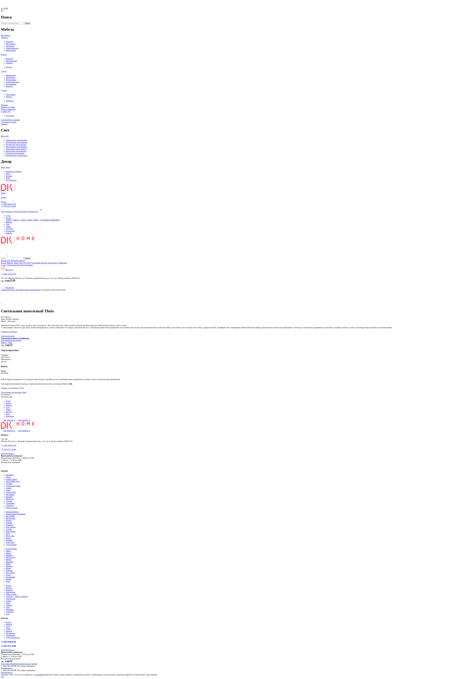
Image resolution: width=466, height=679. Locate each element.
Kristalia (9, 540)
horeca (3, 202)
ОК (2, 677)
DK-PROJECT (9, 420)
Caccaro (9, 501)
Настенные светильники (16, 151)
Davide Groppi (11, 508)
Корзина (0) (33, 212)
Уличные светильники (15, 153)
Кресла (4, 55)
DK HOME (10, 516)
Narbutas (9, 571)
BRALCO (10, 499)
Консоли (9, 86)
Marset (3, 371)
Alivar (8, 477)
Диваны (4, 38)
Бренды (9, 233)
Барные (9, 97)
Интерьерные (11, 61)
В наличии (10, 231)
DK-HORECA (24, 420)
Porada (8, 586)
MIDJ (8, 564)
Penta (8, 581)
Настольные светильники (16, 147)
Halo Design (11, 531)
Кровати (4, 105)
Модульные (10, 44)
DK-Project (9, 288)
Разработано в (7, 668)
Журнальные (11, 80)
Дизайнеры (62, 263)
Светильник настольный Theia (13, 392)
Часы (8, 174)
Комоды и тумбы (8, 107)
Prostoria (9, 590)
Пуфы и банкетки (8, 109)
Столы (3, 71)
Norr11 (8, 575)
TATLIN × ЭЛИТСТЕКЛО (17, 597)
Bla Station (10, 495)
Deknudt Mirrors (12, 512)
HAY (8, 534)
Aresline (9, 484)
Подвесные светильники (16, 145)
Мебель (9, 222)
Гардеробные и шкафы (10, 120)
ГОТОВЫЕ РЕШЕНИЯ (49, 220)
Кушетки (9, 42)
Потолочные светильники (16, 142)
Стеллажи (10, 116)
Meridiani (9, 562)
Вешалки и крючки (14, 171)
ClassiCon (10, 506)
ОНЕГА (16, 220)
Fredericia (9, 525)
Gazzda (9, 529)
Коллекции (52, 263)
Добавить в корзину (9, 332)
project (3, 197)
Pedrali (8, 579)
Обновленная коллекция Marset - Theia (11, 341)
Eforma (9, 521)
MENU (9, 560)
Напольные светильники (16, 149)
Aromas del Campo (13, 486)
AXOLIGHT (11, 492)
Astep (8, 490)
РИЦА (9, 220)
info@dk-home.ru (8, 454)
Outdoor (4, 124)
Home (3, 193)
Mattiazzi (9, 555)
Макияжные (11, 75)
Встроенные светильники (16, 155)
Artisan (8, 488)
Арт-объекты (11, 180)
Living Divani (11, 545)
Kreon (8, 538)
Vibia (8, 603)
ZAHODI (9, 612)
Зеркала (9, 176)
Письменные (11, 84)
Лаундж (9, 67)
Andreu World (11, 479)
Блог (3, 212)
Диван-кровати (12, 48)
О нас (8, 216)
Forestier (9, 523)
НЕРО (36, 220)
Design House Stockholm (15, 514)
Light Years (10, 542)
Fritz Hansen (11, 527)
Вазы (8, 178)
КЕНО (30, 220)
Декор (8, 227)
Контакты (9, 212)
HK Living (10, 536)
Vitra (8, 607)
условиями (39, 675)
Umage (8, 601)
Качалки (9, 59)
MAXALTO (11, 557)
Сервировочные (12, 82)
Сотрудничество (13, 265)
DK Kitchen (10, 518)
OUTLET (27, 263)
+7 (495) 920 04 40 (8, 204)
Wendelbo (10, 610)
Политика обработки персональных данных (19, 664)
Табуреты (10, 101)
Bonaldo (9, 497)
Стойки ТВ (5, 112)
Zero (7, 614)
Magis (8, 551)
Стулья (4, 90)
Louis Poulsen (11, 549)
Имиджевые (11, 50)
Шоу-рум (9, 270)
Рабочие (9, 63)
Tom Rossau (10, 599)
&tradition (10, 475)
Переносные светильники (16, 140)
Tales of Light (11, 594)
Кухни (8, 218)
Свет (8, 224)
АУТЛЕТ (9, 229)
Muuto (8, 568)
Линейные (10, 46)
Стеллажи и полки (8, 122)
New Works (10, 573)
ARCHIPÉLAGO (13, 481)
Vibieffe (9, 605)
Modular (9, 566)
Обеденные (10, 78)
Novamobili (10, 577)
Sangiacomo (10, 592)
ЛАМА (23, 220)
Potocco (9, 588)
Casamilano (10, 503)
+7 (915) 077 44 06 (8, 206)
